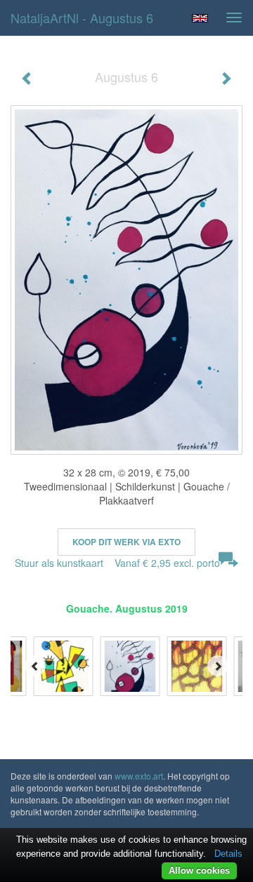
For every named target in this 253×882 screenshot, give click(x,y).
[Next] (217, 665)
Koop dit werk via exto (126, 541)
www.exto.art (139, 776)
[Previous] (35, 665)
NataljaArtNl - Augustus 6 (82, 17)
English (200, 18)
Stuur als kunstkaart (117, 563)
